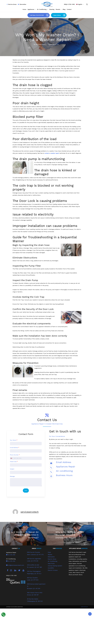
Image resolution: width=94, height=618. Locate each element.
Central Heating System (55, 565)
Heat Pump (51, 563)
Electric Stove (52, 559)
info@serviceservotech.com (15, 565)
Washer (50, 554)
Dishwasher (51, 556)
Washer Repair (47, 30)
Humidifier (51, 568)
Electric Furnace (53, 570)
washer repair (55, 153)
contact (47, 153)
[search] (87, 4)
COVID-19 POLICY (84, 606)
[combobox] (11, 458)
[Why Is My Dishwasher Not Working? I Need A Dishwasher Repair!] (70, 533)
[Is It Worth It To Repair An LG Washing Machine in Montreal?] (23, 533)
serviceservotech (41, 44)
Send (26, 490)
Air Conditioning (52, 561)
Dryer (49, 552)
